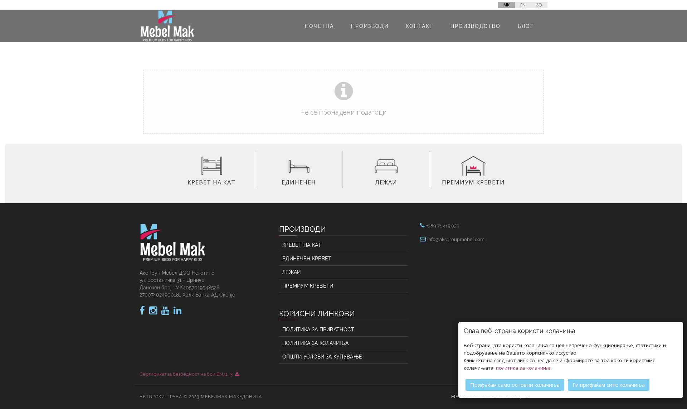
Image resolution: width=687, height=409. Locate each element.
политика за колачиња (523, 368)
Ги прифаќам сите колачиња (608, 384)
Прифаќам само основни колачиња (515, 384)
